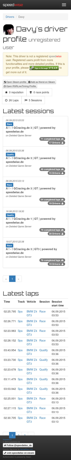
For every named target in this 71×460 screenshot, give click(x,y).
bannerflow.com (26, 449)
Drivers (10, 17)
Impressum (7, 439)
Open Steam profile (16, 81)
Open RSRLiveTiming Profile (21, 86)
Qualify (43, 350)
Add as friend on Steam (42, 81)
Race (42, 311)
